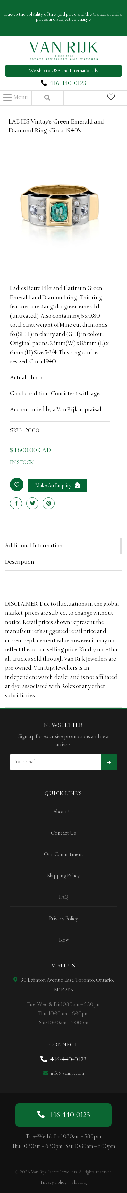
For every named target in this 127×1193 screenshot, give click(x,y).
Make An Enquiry (53, 485)
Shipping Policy (63, 876)
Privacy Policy (63, 919)
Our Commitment (63, 854)
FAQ (63, 897)
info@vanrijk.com (67, 1073)
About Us (63, 812)
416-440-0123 (68, 83)
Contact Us (63, 833)
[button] (15, 98)
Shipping (79, 1182)
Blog (63, 940)
